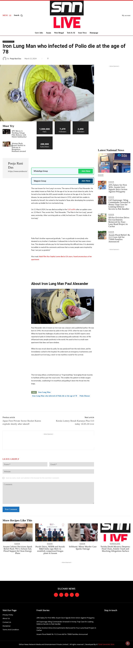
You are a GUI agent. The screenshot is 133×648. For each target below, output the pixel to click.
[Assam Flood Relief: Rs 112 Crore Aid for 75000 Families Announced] (102, 235)
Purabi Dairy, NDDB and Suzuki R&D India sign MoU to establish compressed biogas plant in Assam (50, 549)
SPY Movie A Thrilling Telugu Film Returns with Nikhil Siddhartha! (19, 134)
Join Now (86, 171)
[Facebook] (109, 58)
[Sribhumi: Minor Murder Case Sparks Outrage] (83, 532)
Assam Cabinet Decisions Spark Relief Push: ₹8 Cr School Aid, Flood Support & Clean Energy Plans (17, 549)
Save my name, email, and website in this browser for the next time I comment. (32, 478)
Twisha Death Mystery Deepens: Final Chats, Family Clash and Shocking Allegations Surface (115, 548)
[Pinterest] (121, 58)
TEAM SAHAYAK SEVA (106, 644)
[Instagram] (61, 595)
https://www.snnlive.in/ (17, 171)
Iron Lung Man (44, 392)
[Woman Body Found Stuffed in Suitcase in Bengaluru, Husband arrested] (6, 144)
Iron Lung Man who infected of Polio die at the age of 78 (54, 396)
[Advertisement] (78, 157)
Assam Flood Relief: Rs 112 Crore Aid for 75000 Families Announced (119, 238)
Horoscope (8, 41)
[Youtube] (72, 595)
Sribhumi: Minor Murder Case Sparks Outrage (83, 547)
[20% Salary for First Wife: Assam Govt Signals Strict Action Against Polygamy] (102, 185)
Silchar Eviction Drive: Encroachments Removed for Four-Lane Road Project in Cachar (119, 222)
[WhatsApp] (127, 58)
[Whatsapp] (77, 595)
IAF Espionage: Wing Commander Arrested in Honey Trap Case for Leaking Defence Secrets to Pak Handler (119, 204)
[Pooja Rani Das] (5, 59)
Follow (63, 122)
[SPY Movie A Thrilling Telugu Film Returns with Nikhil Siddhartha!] (6, 131)
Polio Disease (85, 396)
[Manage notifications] (128, 643)
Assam (101, 175)
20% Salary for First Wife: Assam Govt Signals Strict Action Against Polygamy (117, 188)
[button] (19, 15)
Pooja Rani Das (15, 59)
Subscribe (44, 137)
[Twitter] (115, 58)
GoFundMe (71, 209)
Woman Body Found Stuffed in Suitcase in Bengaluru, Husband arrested (19, 147)
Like (44, 122)
